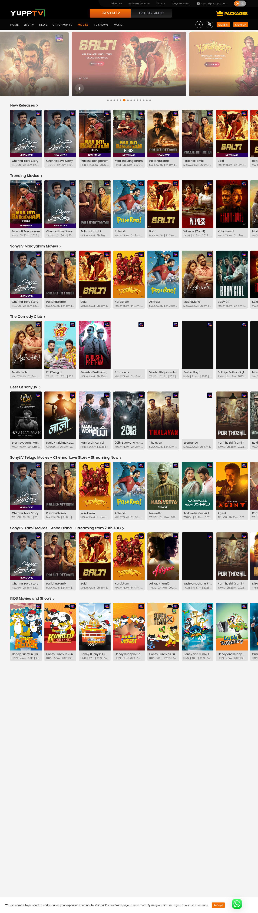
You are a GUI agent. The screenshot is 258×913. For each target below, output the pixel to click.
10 (137, 100)
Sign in (223, 25)
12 (143, 100)
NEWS (43, 25)
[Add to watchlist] (79, 88)
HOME (14, 25)
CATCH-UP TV (62, 25)
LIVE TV (29, 25)
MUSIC (118, 25)
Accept (218, 905)
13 (147, 100)
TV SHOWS (101, 25)
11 (140, 100)
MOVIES (83, 25)
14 (150, 100)
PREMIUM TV (111, 13)
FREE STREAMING (151, 13)
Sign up (240, 25)
